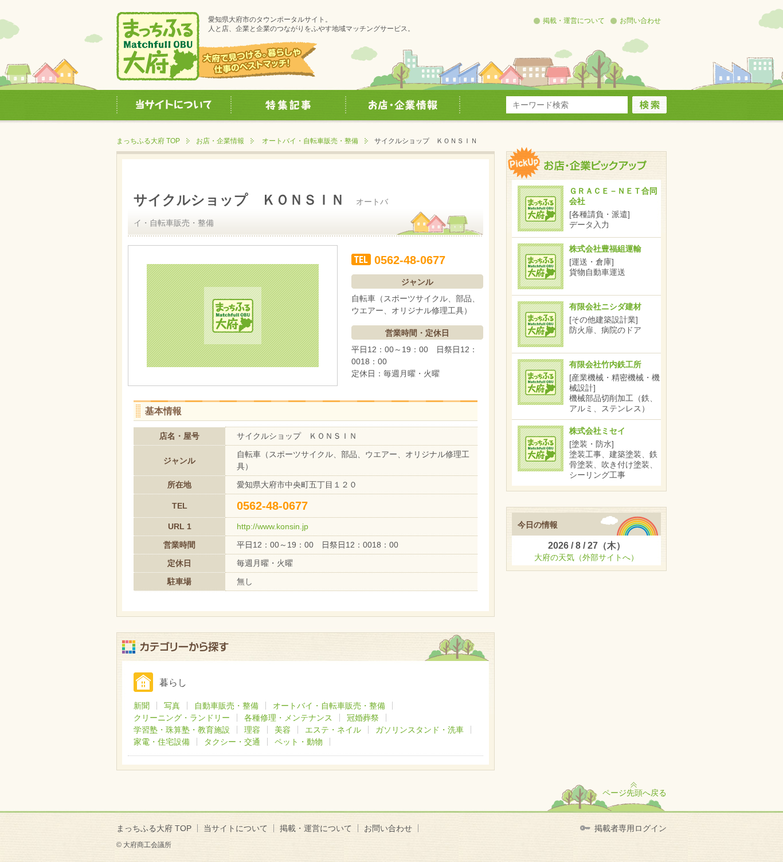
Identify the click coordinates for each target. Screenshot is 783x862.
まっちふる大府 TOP (148, 141)
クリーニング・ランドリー (182, 717)
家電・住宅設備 (162, 741)
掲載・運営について (574, 21)
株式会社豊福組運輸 (605, 248)
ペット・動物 (299, 741)
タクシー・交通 (232, 741)
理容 (252, 729)
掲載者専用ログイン (630, 828)
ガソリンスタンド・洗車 (419, 729)
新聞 (142, 705)
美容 (283, 729)
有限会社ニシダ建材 (605, 306)
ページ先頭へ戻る (634, 792)
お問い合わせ (640, 21)
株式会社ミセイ (597, 430)
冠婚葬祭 (363, 717)
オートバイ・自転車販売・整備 (310, 141)
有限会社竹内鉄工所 (605, 364)
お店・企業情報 (220, 141)
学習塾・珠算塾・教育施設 (182, 729)
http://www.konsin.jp (272, 526)
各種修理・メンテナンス (288, 717)
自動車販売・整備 (226, 705)
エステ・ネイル (333, 729)
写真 (172, 705)
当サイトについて (235, 828)
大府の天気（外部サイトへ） (586, 557)
